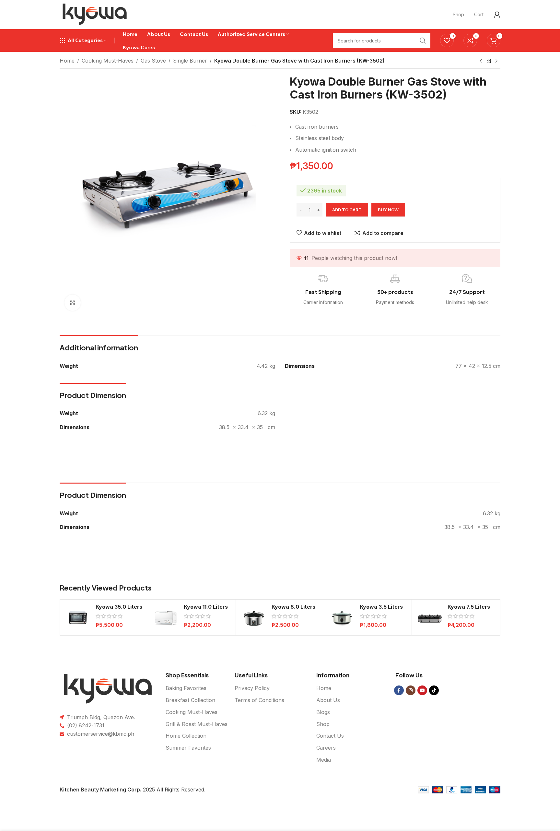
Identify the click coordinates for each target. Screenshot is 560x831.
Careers (326, 747)
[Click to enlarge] (72, 303)
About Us (328, 700)
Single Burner (190, 60)
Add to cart (347, 209)
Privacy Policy (252, 688)
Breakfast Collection (190, 700)
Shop (323, 724)
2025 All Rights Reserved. (132, 789)
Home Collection (186, 735)
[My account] (497, 14)
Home (67, 60)
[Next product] (496, 61)
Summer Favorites (188, 747)
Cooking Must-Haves (108, 60)
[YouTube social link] (422, 690)
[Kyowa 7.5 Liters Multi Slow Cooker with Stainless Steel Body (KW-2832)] (430, 617)
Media (323, 759)
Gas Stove (153, 60)
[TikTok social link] (434, 690)
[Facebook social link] (399, 690)
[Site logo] (95, 14)
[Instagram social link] (410, 690)
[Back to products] (489, 61)
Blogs (323, 712)
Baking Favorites (186, 688)
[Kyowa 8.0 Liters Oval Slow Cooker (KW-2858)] (254, 617)
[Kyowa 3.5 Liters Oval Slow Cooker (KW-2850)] (342, 617)
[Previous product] (481, 61)
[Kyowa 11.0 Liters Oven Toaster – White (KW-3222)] (166, 617)
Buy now (388, 209)
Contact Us (330, 735)
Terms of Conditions (259, 700)
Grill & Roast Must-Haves (197, 724)
